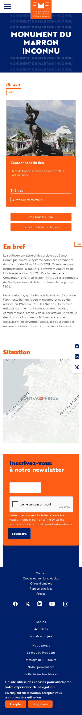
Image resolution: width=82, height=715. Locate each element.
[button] (41, 399)
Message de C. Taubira (41, 659)
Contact (41, 573)
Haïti (10, 92)
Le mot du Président (41, 652)
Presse (41, 593)
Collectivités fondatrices (41, 674)
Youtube (52, 603)
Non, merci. (40, 704)
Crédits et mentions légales (41, 578)
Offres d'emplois (41, 583)
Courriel (15, 479)
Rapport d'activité (41, 588)
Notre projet (41, 645)
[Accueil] (41, 9)
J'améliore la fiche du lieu (41, 227)
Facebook (76, 347)
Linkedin (76, 357)
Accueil (41, 621)
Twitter (76, 368)
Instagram (66, 603)
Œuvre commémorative (27, 200)
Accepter (15, 704)
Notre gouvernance (41, 666)
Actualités (41, 629)
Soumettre (19, 533)
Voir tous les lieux (41, 217)
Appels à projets (41, 636)
